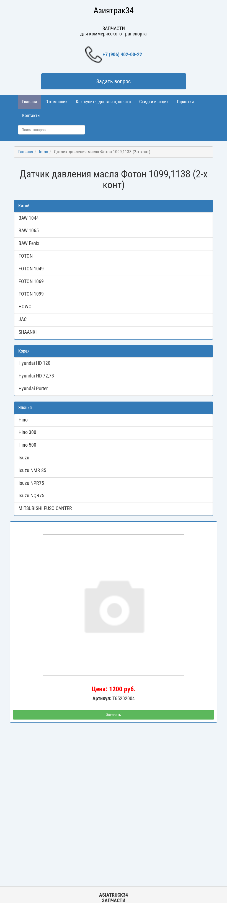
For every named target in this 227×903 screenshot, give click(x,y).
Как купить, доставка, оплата (103, 101)
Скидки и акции (154, 101)
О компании (56, 101)
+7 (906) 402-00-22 (122, 54)
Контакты (31, 115)
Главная (29, 101)
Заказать (113, 715)
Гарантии (185, 101)
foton (43, 151)
